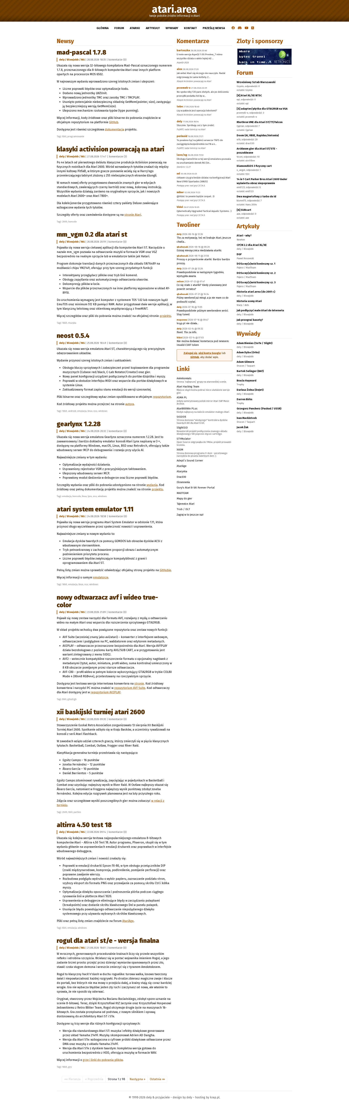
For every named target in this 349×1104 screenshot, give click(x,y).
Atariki (135, 28)
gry (70, 1066)
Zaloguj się (190, 353)
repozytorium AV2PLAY (105, 692)
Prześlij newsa (214, 28)
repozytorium (162, 397)
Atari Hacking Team (188, 386)
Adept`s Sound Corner (190, 460)
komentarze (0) (117, 59)
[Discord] (239, 28)
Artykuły (153, 28)
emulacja (82, 411)
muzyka (72, 322)
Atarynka (182, 471)
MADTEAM (182, 493)
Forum (119, 28)
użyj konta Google (209, 353)
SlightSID (182, 427)
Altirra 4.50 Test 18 (84, 825)
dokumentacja (114, 129)
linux (90, 411)
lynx (90, 496)
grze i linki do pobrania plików (103, 1060)
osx (95, 411)
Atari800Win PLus (187, 408)
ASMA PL (182, 397)
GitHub (113, 122)
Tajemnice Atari (185, 503)
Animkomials (184, 378)
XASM (180, 449)
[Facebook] (233, 28)
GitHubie (165, 570)
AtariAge (128, 921)
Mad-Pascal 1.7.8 (81, 52)
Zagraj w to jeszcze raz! (190, 514)
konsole (72, 221)
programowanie (75, 136)
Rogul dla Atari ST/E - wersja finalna (108, 940)
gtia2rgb (72, 699)
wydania (152, 485)
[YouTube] (246, 28)
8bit (64, 136)
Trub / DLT (183, 509)
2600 (64, 221)
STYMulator (184, 438)
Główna (103, 28)
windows (102, 411)
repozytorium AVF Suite (129, 688)
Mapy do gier (184, 498)
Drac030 (181, 476)
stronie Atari (132, 214)
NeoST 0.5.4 (73, 335)
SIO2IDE (181, 416)
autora (129, 404)
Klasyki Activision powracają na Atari (110, 149)
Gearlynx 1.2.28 (79, 424)
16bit (64, 322)
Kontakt (190, 28)
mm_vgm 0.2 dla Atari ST (92, 234)
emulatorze (100, 577)
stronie (139, 683)
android (72, 411)
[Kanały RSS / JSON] (252, 28)
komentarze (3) (118, 156)
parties (77, 812)
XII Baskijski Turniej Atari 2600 (101, 712)
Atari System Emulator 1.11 (95, 509)
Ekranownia (183, 482)
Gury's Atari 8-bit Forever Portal (196, 487)
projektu (165, 316)
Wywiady (172, 28)
